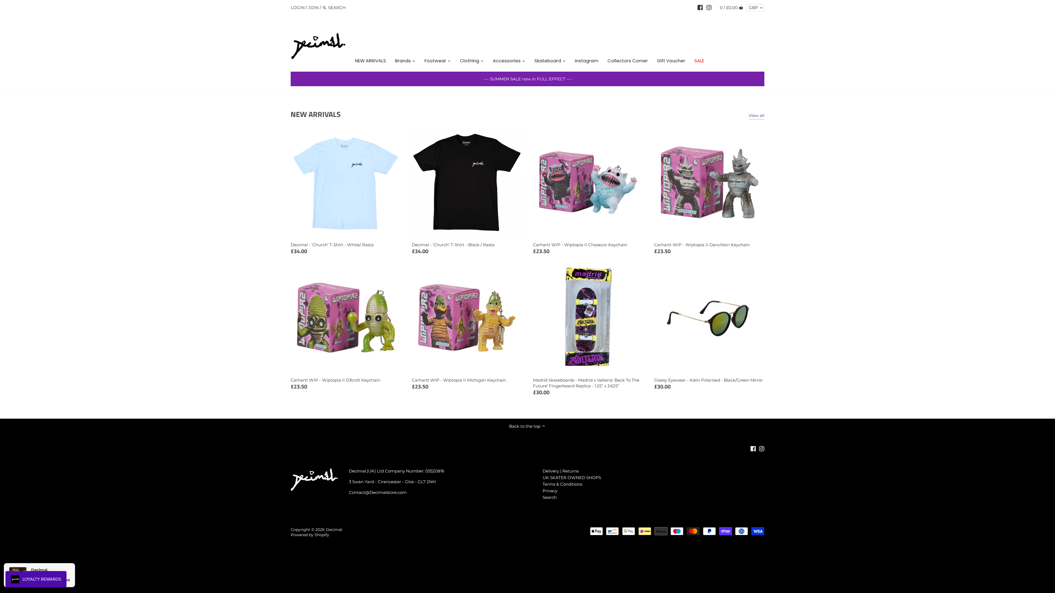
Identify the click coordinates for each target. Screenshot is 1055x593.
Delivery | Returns (561, 471)
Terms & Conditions (562, 484)
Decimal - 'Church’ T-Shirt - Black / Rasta (453, 244)
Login (298, 7)
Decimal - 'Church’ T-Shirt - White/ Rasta (332, 244)
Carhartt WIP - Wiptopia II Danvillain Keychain (702, 244)
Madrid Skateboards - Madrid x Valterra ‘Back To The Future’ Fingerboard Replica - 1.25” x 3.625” (586, 382)
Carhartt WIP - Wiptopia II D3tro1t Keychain (335, 380)
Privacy (550, 490)
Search (550, 497)
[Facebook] (700, 7)
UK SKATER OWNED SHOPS (572, 477)
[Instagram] (709, 7)
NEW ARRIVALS (316, 114)
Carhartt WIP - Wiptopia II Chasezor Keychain (580, 244)
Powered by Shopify (310, 535)
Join (313, 7)
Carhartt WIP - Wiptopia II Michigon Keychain (459, 380)
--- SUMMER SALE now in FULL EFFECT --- (527, 79)
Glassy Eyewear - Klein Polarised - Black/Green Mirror (708, 380)
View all (756, 115)
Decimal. (334, 529)
